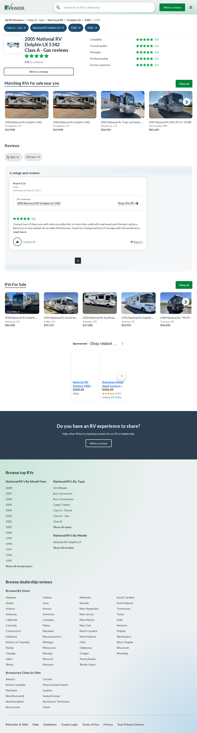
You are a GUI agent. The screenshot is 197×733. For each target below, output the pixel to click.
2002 (9, 521)
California (11, 619)
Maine (46, 625)
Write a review (172, 7)
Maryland (48, 631)
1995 (9, 560)
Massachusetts (52, 636)
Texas (120, 614)
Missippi (48, 653)
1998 (9, 543)
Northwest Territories (56, 701)
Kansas (47, 608)
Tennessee (123, 608)
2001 (9, 527)
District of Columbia (18, 642)
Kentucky (48, 614)
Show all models (63, 547)
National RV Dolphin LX (46, 27)
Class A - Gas (14, 27)
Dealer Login (69, 724)
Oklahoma (86, 647)
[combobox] (14, 157)
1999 (9, 538)
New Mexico (87, 619)
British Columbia (15, 684)
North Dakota (88, 636)
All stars (31, 156)
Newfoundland (14, 701)
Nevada (84, 603)
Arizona (10, 608)
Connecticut (13, 631)
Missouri (48, 659)
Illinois (9, 664)
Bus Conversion (62, 493)
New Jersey (87, 614)
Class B (57, 521)
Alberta (10, 679)
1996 (9, 555)
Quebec (48, 690)
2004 (9, 510)
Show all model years (19, 566)
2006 (9, 499)
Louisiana (48, 619)
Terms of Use (90, 724)
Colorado (11, 625)
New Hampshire (89, 608)
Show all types (62, 527)
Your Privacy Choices (130, 724)
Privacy (108, 724)
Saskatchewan (51, 696)
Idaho (9, 659)
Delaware (11, 636)
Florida (10, 647)
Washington (124, 636)
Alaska (10, 603)
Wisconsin (123, 647)
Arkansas (11, 614)
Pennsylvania (87, 659)
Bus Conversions (63, 499)
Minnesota (49, 647)
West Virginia (125, 642)
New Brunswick (15, 696)
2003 (9, 515)
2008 (9, 488)
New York (85, 625)
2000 (9, 532)
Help (35, 724)
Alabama (11, 597)
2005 (90, 27)
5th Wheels (60, 488)
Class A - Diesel (62, 510)
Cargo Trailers (61, 504)
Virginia (121, 631)
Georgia (10, 653)
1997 (9, 549)
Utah (120, 619)
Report (138, 241)
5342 (74, 27)
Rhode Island (87, 664)
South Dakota (125, 603)
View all (184, 83)
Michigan (48, 642)
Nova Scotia (13, 707)
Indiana (47, 597)
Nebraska (85, 597)
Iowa (46, 603)
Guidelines (50, 724)
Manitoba (11, 690)
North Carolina (88, 631)
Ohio (83, 642)
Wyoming (122, 653)
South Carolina (125, 597)
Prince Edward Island (55, 684)
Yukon (46, 707)
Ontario (47, 679)
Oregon (84, 653)
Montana (48, 664)
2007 (9, 493)
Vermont (122, 625)
